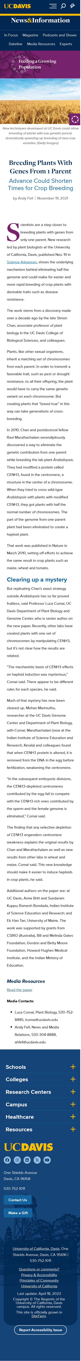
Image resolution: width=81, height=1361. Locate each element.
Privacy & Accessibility (39, 1275)
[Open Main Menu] (53, 6)
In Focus (11, 35)
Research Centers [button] (28, 1092)
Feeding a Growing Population (37, 64)
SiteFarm (38, 1316)
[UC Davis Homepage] (17, 6)
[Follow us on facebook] (7, 1159)
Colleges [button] (17, 1079)
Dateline (15, 44)
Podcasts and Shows (60, 35)
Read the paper (19, 989)
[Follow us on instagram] (17, 1159)
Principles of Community (39, 1280)
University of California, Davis (36, 1248)
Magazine (30, 35)
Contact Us (17, 1200)
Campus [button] (16, 1104)
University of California (39, 1286)
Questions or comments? (39, 1269)
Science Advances (22, 262)
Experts (66, 44)
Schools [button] (16, 1067)
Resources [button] (19, 1129)
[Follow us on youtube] (47, 1159)
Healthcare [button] (20, 1117)
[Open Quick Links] (72, 6)
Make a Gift (18, 1213)
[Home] (28, 1147)
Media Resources (41, 44)
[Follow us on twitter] (37, 1159)
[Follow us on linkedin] (27, 1159)
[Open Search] (63, 6)
